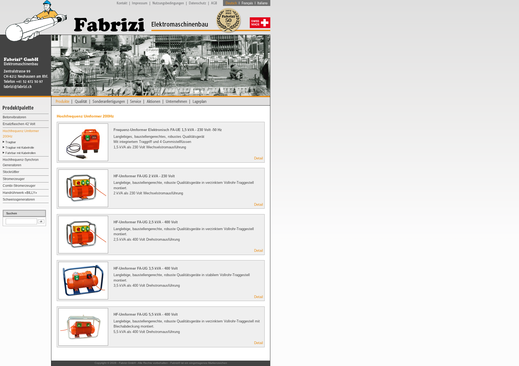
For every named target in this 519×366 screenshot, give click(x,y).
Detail (258, 158)
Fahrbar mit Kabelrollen (20, 153)
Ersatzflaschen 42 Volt (19, 124)
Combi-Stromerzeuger (19, 186)
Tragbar (10, 142)
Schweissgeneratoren (19, 199)
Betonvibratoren (14, 117)
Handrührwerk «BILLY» (20, 193)
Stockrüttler (11, 172)
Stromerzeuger (14, 179)
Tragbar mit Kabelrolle (19, 147)
